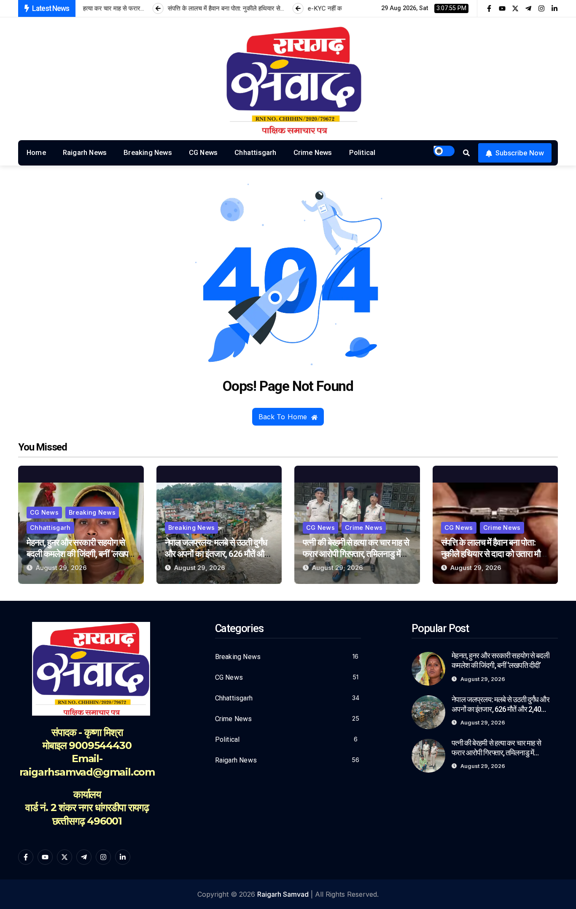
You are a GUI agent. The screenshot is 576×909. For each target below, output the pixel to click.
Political (362, 152)
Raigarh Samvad (283, 894)
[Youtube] (502, 8)
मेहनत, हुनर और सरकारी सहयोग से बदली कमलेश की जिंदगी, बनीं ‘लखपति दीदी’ (81, 553)
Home (36, 152)
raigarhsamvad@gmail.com (87, 772)
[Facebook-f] (489, 8)
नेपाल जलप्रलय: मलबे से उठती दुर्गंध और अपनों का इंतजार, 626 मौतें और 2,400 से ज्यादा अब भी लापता (216, 553)
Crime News (312, 152)
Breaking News (148, 152)
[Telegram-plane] (528, 8)
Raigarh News (85, 152)
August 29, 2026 (61, 567)
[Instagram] (541, 8)
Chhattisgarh (255, 152)
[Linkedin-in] (554, 8)
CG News (203, 152)
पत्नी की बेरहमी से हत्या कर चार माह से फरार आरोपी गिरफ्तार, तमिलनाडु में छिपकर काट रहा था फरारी (356, 553)
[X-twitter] (515, 8)
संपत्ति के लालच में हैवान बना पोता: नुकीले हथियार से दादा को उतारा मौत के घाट (493, 553)
